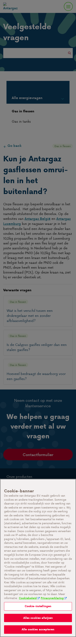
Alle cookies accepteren (38, 629)
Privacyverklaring (52, 598)
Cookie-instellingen (38, 606)
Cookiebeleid (28, 598)
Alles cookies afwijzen (38, 618)
